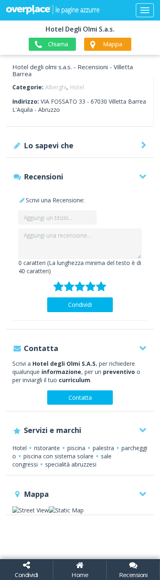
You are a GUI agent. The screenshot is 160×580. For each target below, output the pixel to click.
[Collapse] (145, 10)
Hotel (77, 87)
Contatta (80, 397)
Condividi (80, 304)
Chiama (58, 44)
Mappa (112, 44)
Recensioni (133, 575)
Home (79, 575)
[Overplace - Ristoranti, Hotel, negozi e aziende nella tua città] (53, 10)
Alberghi (55, 87)
